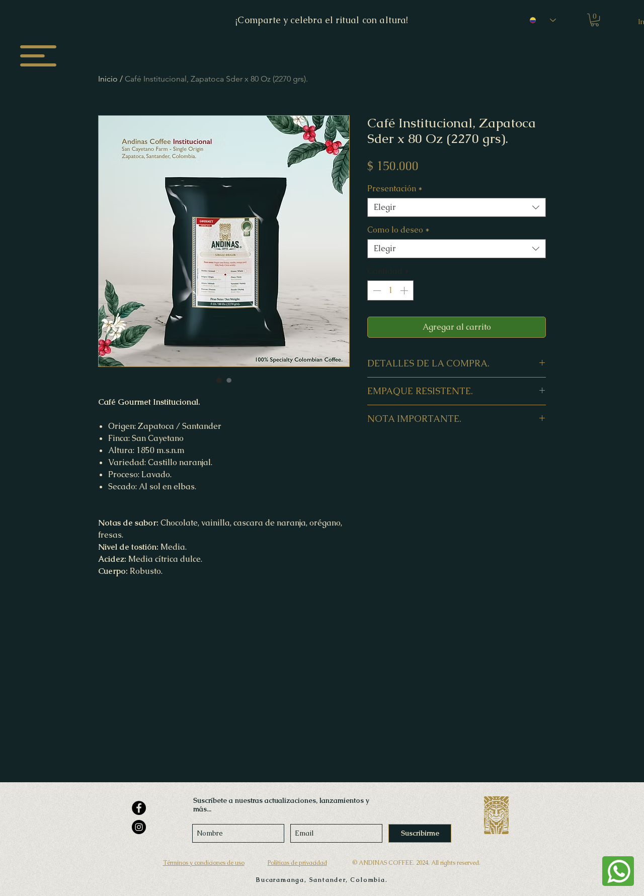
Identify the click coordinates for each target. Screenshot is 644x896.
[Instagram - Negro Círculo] (139, 827)
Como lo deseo (398, 230)
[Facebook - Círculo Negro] (139, 808)
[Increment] (405, 290)
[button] (38, 55)
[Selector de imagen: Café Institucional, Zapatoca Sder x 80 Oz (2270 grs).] (219, 380)
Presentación (395, 189)
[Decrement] (376, 290)
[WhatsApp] (618, 871)
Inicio (108, 79)
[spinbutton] (390, 290)
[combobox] (456, 207)
